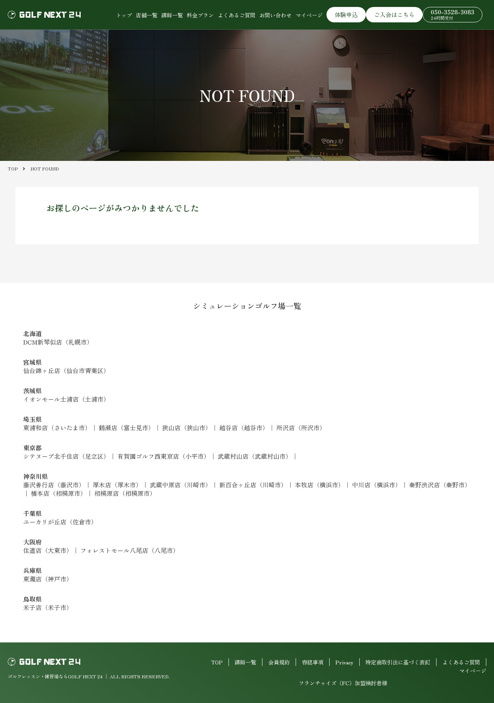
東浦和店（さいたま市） (57, 427)
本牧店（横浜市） (319, 484)
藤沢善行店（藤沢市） (54, 484)
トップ (124, 15)
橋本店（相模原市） (58, 493)
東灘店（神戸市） (48, 578)
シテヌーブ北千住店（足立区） (66, 456)
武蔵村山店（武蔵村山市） (255, 456)
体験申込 (346, 14)
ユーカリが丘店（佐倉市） (60, 521)
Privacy (344, 662)
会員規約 (279, 662)
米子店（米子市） (48, 607)
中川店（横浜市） (376, 484)
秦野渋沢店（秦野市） (440, 484)
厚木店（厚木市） (117, 484)
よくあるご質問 (236, 15)
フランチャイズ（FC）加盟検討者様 (343, 683)
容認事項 (312, 662)
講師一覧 (172, 15)
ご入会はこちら (394, 14)
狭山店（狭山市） (186, 427)
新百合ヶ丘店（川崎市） (253, 484)
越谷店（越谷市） (244, 427)
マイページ (309, 15)
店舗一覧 (146, 15)
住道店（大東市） (48, 550)
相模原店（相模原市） (125, 493)
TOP (217, 662)
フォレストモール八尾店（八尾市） (129, 550)
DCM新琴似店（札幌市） (58, 341)
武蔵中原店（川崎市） (180, 484)
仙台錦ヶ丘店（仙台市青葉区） (66, 370)
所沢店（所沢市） (301, 427)
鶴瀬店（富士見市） (126, 427)
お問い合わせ (275, 15)
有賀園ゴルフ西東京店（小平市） (163, 456)
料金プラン (200, 15)
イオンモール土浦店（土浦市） (66, 399)
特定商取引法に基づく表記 (397, 662)
